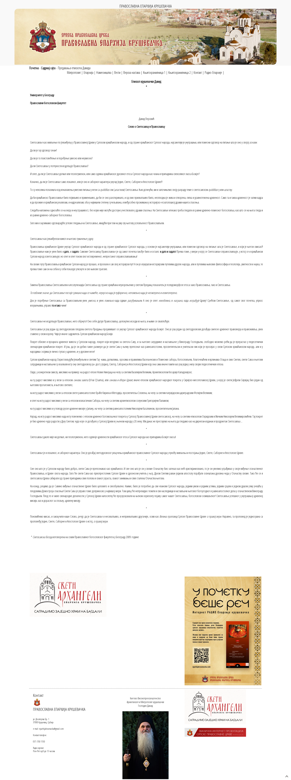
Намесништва (103, 72)
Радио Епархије (213, 72)
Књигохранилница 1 (154, 72)
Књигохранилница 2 (179, 72)
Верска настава (131, 72)
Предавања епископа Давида (74, 68)
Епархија (88, 72)
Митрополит (74, 72)
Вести (117, 72)
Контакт (197, 72)
